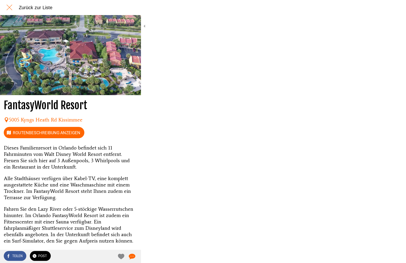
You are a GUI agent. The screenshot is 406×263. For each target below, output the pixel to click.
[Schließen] (9, 7)
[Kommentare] (131, 256)
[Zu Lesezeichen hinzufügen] (120, 256)
